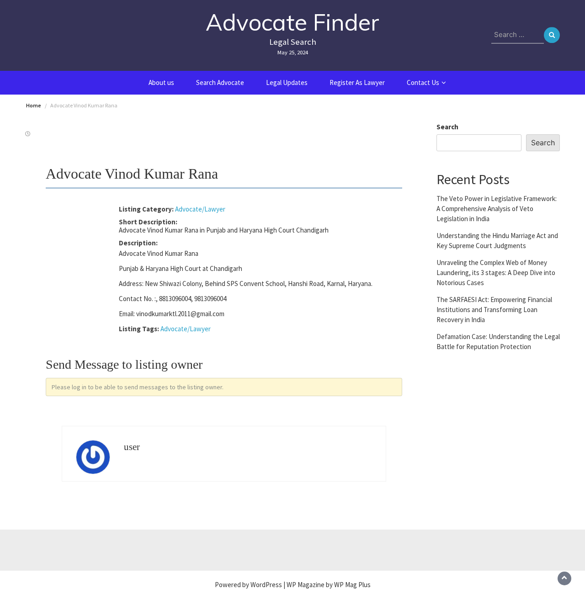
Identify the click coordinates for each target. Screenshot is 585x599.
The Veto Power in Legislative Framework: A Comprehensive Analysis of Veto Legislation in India (496, 208)
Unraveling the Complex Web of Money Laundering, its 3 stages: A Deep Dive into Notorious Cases (495, 272)
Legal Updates (287, 82)
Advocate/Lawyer (200, 209)
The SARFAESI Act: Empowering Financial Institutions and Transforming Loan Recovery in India (494, 309)
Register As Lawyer (357, 82)
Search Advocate (220, 82)
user (132, 446)
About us (161, 82)
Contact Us (423, 82)
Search (447, 126)
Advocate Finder (292, 22)
